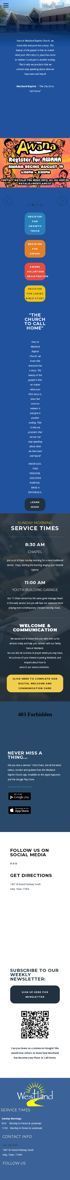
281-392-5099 (10, 1145)
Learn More (35, 504)
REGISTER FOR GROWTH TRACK (35, 223)
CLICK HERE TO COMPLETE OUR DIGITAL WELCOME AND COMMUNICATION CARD (35, 683)
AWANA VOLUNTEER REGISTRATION (36, 271)
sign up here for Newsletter (35, 994)
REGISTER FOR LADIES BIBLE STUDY (35, 293)
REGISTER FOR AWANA (35, 249)
